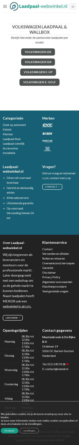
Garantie (47, 267)
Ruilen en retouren (53, 258)
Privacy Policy (51, 277)
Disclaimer (49, 272)
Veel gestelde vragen (55, 291)
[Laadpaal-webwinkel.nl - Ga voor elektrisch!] (38, 6)
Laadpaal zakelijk (14, 143)
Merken (8, 134)
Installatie (9, 153)
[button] (5, 6)
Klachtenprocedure (54, 286)
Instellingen (29, 430)
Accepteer (9, 430)
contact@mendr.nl (56, 369)
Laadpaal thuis (12, 139)
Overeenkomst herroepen (58, 263)
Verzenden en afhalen (55, 253)
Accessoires (10, 148)
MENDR (9, 301)
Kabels (7, 129)
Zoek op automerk (14, 124)
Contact (47, 249)
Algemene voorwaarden (57, 282)
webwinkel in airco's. (17, 306)
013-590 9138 (56, 364)
